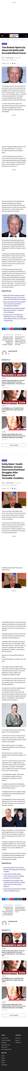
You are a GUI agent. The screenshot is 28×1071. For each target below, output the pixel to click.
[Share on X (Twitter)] (10, 63)
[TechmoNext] (14, 35)
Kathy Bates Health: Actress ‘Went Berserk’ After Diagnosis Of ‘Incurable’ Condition (15, 869)
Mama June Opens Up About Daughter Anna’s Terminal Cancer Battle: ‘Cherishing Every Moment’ (14, 303)
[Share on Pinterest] (12, 63)
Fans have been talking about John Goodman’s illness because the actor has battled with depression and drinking (13, 435)
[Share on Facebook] (8, 63)
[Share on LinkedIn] (15, 63)
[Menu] (2, 35)
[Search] (26, 35)
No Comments (6, 60)
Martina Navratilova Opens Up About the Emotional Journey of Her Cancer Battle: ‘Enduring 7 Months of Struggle (14, 297)
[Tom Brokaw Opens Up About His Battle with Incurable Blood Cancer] (14, 75)
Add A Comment (14, 445)
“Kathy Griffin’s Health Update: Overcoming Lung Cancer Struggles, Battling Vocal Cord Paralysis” (14, 876)
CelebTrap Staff (9, 57)
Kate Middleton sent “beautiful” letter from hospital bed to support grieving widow (13, 409)
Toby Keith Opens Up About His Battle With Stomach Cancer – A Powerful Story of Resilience (14, 310)
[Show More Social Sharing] (17, 63)
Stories (4, 43)
